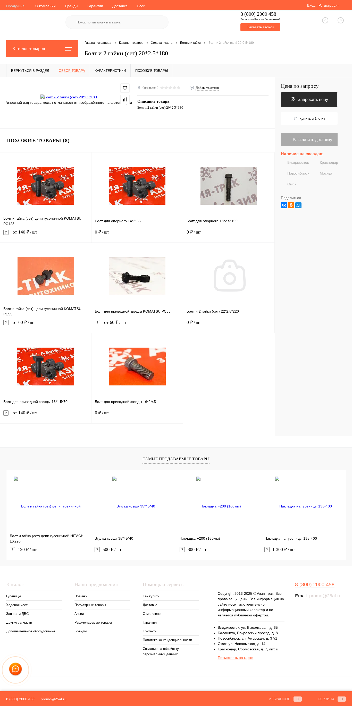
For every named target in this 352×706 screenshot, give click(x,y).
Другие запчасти (19, 622)
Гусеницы (13, 596)
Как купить (151, 596)
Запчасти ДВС (17, 614)
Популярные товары (90, 605)
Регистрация (329, 5)
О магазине (152, 614)
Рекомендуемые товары (93, 622)
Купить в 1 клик (312, 118)
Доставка (120, 6)
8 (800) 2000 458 (258, 14)
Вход (311, 5)
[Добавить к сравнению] (125, 99)
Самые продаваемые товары (176, 459)
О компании (45, 6)
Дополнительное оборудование (30, 631)
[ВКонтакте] (284, 205)
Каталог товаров (28, 48)
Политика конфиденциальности (167, 640)
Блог (141, 6)
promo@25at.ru (325, 595)
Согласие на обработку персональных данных (161, 651)
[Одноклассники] (291, 205)
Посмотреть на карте (235, 658)
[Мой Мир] (298, 205)
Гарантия (150, 622)
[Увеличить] (68, 97)
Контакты (150, 631)
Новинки (80, 596)
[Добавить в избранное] (125, 88)
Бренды (71, 6)
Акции (79, 614)
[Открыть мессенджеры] (15, 670)
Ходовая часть (17, 605)
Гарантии (95, 6)
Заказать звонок (260, 27)
